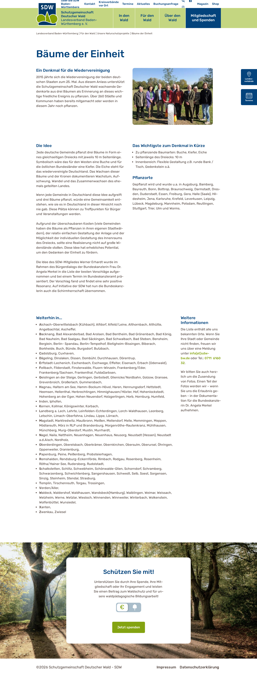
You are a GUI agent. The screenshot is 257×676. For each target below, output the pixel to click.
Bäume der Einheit (142, 33)
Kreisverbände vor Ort (109, 3)
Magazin (202, 4)
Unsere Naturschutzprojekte (113, 33)
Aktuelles (143, 4)
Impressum (166, 667)
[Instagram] (183, 7)
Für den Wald (147, 17)
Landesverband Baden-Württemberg (57, 33)
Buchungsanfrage (165, 4)
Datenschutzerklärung (199, 667)
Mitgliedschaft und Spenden (203, 17)
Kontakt (89, 4)
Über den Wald (172, 17)
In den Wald (124, 17)
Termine (127, 4)
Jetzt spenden (128, 627)
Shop (215, 4)
